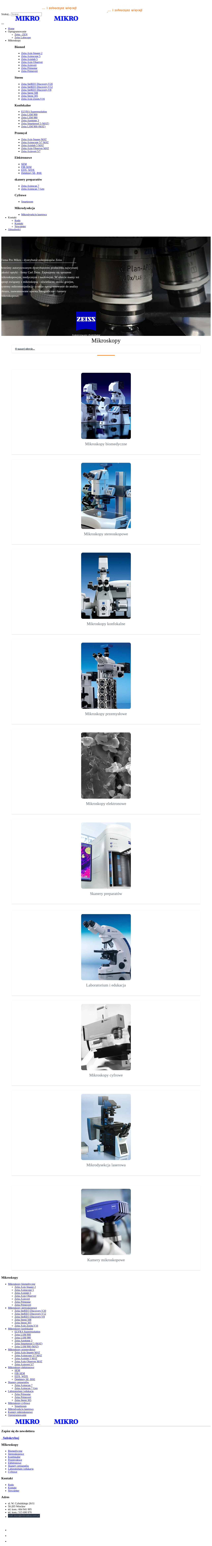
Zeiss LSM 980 (29, 117)
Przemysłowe (15, 1459)
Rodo (11, 1484)
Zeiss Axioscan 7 (30, 185)
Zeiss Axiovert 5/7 (30, 151)
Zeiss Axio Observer (32, 62)
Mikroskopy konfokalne (20, 1328)
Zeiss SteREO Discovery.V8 (36, 90)
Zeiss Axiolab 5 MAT (32, 145)
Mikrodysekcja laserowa (34, 214)
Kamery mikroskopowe (20, 1412)
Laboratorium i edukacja (20, 1391)
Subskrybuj (11, 1438)
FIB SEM (26, 167)
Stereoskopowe (16, 1454)
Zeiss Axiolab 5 (29, 59)
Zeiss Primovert (29, 71)
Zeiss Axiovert (28, 65)
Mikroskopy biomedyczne (21, 1284)
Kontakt (12, 1487)
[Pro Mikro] (71, 11)
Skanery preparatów (18, 1382)
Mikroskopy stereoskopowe (22, 1307)
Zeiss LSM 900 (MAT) (33, 126)
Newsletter (13, 1490)
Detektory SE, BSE (31, 173)
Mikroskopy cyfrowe (19, 1403)
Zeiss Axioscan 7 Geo (32, 188)
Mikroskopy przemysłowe (21, 1349)
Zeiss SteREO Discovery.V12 (37, 87)
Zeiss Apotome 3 (30, 120)
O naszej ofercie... (25, 348)
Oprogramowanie (17, 1415)
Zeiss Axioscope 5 (30, 56)
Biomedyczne (15, 1451)
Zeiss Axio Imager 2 (31, 53)
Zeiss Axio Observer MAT (35, 148)
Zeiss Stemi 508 (29, 92)
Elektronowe (14, 1462)
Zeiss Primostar (29, 68)
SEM (24, 164)
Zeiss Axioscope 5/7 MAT (35, 142)
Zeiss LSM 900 (29, 114)
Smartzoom (27, 201)
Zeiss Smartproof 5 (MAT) (35, 123)
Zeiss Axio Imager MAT (34, 139)
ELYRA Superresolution (34, 111)
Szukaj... (5, 14)
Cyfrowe (12, 1471)
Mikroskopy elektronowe (21, 1367)
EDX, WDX (28, 170)
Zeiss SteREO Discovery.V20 (37, 84)
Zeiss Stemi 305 (29, 95)
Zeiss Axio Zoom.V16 (33, 98)
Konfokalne (14, 1456)
